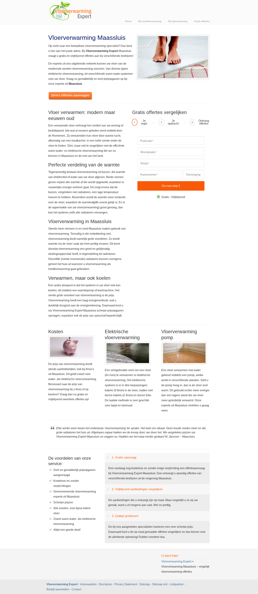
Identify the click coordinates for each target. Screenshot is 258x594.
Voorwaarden (88, 584)
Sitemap (144, 584)
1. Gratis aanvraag (124, 457)
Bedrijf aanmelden (58, 589)
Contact (76, 589)
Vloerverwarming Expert (70, 11)
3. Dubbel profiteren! (125, 516)
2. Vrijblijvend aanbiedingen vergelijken (137, 489)
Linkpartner (177, 584)
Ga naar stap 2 (171, 185)
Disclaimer (105, 584)
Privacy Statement (125, 584)
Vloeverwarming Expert (62, 584)
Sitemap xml (159, 584)
